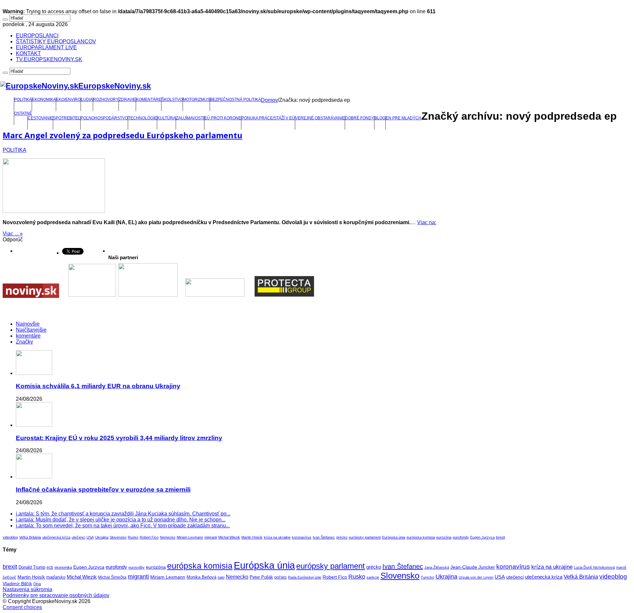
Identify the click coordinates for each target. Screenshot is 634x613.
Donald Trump (31, 567)
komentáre (28, 336)
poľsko (280, 577)
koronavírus (301, 537)
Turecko (427, 577)
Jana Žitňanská (436, 567)
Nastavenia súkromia (27, 589)
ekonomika (63, 567)
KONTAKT (28, 53)
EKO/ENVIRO (68, 99)
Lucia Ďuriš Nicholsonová (594, 567)
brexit (500, 537)
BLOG (379, 118)
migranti (210, 537)
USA (90, 537)
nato (221, 577)
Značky (24, 342)
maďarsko (55, 577)
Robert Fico (149, 537)
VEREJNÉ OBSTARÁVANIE (320, 118)
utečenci (78, 537)
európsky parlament (365, 537)
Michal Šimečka (112, 577)
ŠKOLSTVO (172, 99)
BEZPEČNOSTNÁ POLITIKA (235, 99)
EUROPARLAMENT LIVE (46, 47)
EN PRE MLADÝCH (403, 118)
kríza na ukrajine (277, 537)
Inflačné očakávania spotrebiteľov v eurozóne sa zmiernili (103, 489)
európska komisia (420, 537)
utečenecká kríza (56, 537)
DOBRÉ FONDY (359, 118)
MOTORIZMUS (196, 99)
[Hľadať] (5, 19)
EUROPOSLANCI (37, 35)
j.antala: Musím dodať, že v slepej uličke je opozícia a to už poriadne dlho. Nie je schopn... (121, 519)
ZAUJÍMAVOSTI (190, 118)
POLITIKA (23, 99)
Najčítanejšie (31, 330)
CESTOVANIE (40, 118)
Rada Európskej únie (304, 577)
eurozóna (443, 537)
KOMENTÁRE (148, 99)
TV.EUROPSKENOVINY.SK (49, 59)
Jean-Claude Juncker (472, 567)
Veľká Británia (30, 537)
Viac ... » (13, 233)
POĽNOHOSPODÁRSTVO (104, 118)
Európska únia (393, 537)
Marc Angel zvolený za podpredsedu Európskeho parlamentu (122, 135)
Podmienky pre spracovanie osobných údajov (56, 595)
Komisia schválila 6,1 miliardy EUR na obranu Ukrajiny (98, 386)
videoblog (10, 537)
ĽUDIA (87, 99)
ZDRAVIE (127, 99)
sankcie (373, 577)
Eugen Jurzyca (482, 537)
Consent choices (22, 607)
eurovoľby (136, 567)
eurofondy (461, 537)
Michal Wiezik (229, 537)
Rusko (133, 537)
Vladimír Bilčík (17, 583)
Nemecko (167, 537)
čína (37, 584)
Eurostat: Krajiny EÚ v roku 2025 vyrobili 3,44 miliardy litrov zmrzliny (119, 437)
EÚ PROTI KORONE (222, 118)
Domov (269, 100)
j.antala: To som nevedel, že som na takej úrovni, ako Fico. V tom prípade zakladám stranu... (123, 525)
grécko (341, 537)
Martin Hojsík (252, 537)
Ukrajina (101, 537)
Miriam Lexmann (190, 537)
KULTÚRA (166, 118)
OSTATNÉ (23, 113)
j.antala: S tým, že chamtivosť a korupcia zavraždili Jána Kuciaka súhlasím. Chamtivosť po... (123, 513)
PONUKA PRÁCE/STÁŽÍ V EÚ (268, 118)
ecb (50, 567)
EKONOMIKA (44, 99)
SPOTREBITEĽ (66, 118)
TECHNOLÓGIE (142, 118)
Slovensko (118, 537)
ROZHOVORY (106, 99)
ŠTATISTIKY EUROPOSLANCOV (56, 41)
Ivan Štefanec (324, 537)
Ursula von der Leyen (476, 577)
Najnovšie (28, 324)
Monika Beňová (201, 577)
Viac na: (426, 222)
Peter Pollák (261, 577)
